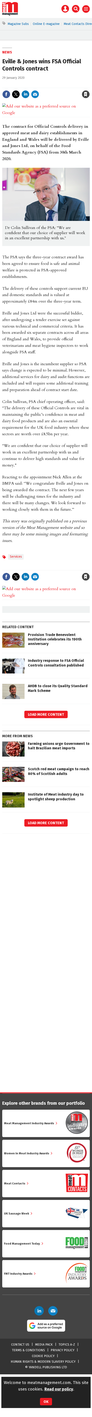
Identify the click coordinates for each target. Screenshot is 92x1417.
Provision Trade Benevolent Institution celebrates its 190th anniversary (55, 639)
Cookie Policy (43, 1356)
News (7, 52)
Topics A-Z (67, 1345)
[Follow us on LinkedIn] (39, 1311)
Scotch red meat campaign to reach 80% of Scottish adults (58, 771)
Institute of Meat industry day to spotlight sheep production (56, 796)
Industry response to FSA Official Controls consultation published (56, 662)
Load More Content (46, 714)
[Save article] (86, 94)
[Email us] (53, 1311)
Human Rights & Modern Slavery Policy (43, 1362)
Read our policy (58, 1389)
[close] (89, 85)
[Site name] (10, 14)
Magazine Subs (18, 24)
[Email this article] (35, 94)
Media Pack (44, 1345)
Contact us (20, 1345)
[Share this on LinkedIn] (25, 94)
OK (46, 1401)
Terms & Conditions (28, 1350)
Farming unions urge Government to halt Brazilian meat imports (59, 746)
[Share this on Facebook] (6, 94)
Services (16, 557)
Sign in (33, 85)
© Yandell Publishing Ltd (46, 1367)
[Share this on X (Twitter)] (16, 94)
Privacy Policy (62, 1350)
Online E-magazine (46, 24)
